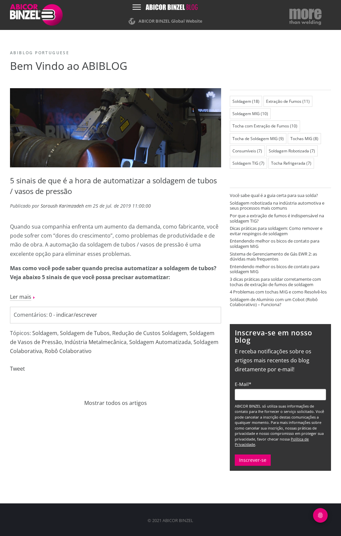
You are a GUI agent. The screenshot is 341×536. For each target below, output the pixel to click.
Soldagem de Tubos (85, 333)
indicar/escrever (76, 314)
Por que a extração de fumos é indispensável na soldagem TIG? (277, 218)
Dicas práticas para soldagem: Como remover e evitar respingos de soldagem (276, 231)
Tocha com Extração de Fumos (264, 126)
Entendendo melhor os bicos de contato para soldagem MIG (274, 243)
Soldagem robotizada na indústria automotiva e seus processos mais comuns (277, 205)
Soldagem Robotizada (292, 151)
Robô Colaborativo (68, 351)
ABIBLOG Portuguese (39, 53)
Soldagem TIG (248, 163)
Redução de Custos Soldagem (149, 333)
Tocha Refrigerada (291, 163)
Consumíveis (247, 151)
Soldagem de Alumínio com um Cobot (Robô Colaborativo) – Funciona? (274, 302)
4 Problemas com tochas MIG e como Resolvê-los (278, 292)
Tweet (17, 368)
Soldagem (44, 333)
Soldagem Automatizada (160, 342)
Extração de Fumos (288, 101)
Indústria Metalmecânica (96, 342)
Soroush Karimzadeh (62, 206)
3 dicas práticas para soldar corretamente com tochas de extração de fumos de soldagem (275, 281)
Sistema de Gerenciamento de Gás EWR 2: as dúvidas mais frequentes (273, 256)
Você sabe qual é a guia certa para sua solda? (274, 195)
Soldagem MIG (250, 113)
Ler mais (20, 296)
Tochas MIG (304, 138)
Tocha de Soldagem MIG (258, 138)
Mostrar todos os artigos (115, 403)
